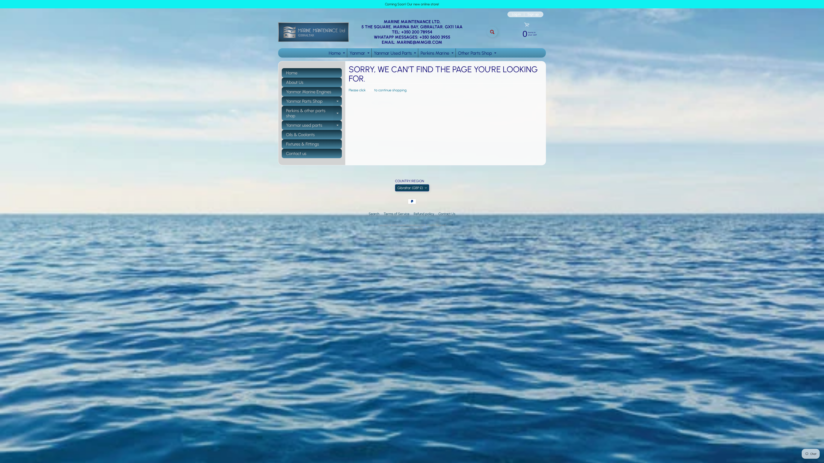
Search (374, 214)
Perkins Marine (438, 53)
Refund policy (424, 214)
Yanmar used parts (314, 126)
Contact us (296, 153)
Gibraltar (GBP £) (410, 188)
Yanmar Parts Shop (314, 102)
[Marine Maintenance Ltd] (313, 32)
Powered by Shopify (412, 228)
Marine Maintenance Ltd (411, 225)
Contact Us (446, 214)
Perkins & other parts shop (314, 113)
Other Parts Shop (477, 53)
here (370, 90)
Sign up (533, 14)
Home (337, 53)
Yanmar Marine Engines (308, 91)
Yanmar (360, 53)
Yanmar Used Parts (395, 53)
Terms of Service (396, 214)
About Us (294, 82)
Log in (516, 14)
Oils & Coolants (300, 134)
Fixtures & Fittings (302, 144)
